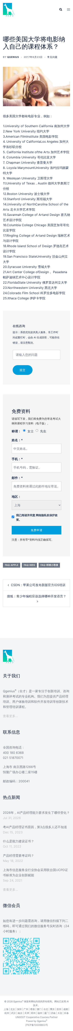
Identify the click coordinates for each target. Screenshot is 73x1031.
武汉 (13, 1013)
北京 (12, 1009)
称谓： (16, 431)
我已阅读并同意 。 (37, 517)
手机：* (17, 459)
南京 (20, 1013)
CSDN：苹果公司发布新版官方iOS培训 (38, 585)
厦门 (46, 1013)
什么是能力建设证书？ (18, 841)
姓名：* (17, 440)
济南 (53, 1013)
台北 (45, 1009)
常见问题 (52, 57)
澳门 (39, 1009)
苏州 (59, 1009)
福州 (40, 1013)
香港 (32, 1009)
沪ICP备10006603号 (36, 1024)
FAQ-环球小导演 (49, 565)
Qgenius (13, 57)
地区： (16, 497)
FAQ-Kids (29, 565)
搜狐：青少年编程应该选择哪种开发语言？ (36, 596)
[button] (60, 9)
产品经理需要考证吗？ (18, 855)
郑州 (33, 1013)
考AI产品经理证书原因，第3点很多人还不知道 (35, 827)
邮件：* (17, 478)
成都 (65, 1009)
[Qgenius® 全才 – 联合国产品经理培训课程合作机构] (9, 9)
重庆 (52, 1009)
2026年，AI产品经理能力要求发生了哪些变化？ (36, 813)
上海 (6, 1009)
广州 (26, 1009)
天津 (26, 1013)
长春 (66, 1013)
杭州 (6, 1013)
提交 (23, 370)
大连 (59, 1013)
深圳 (19, 1009)
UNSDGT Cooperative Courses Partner (36, 1017)
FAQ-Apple (11, 565)
